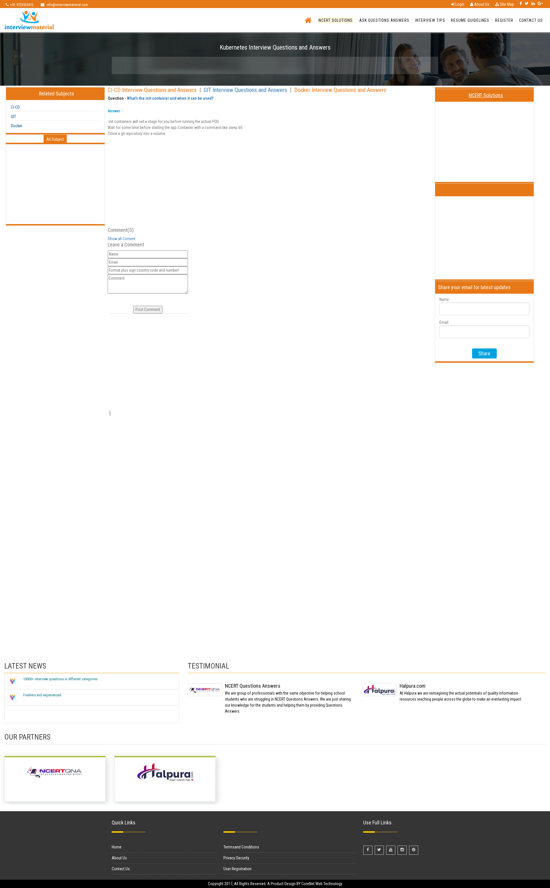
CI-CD (15, 107)
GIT (13, 116)
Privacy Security (236, 858)
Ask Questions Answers (384, 20)
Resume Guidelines (470, 20)
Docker (16, 126)
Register (504, 20)
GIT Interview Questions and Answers (246, 90)
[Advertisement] (55, 185)
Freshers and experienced (42, 695)
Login (459, 4)
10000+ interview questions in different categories (60, 679)
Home (116, 847)
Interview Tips (430, 20)
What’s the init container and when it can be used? (170, 98)
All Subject (55, 139)
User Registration (237, 869)
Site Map (506, 4)
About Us (481, 4)
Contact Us (531, 20)
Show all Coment (121, 238)
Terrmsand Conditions (241, 847)
